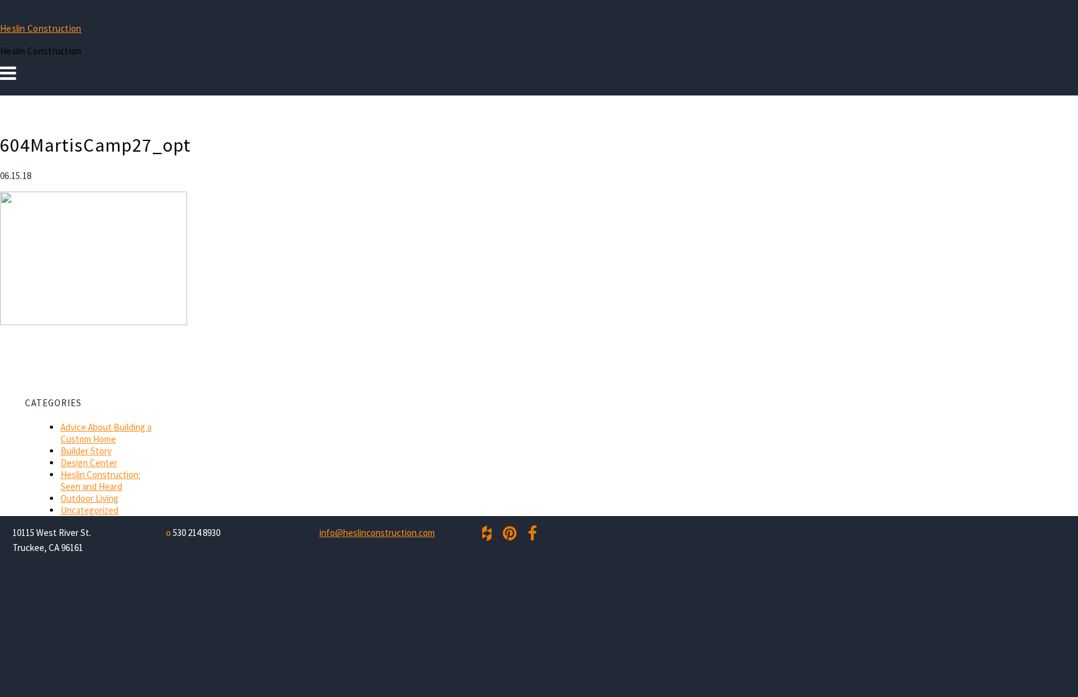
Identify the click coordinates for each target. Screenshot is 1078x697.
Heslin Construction (41, 28)
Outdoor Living (90, 498)
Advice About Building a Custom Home (106, 433)
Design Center (89, 463)
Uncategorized (90, 510)
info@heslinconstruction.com (377, 533)
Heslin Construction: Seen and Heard (100, 480)
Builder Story (86, 451)
